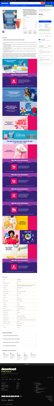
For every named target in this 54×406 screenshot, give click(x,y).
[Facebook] (52, 377)
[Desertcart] (4, 3)
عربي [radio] (38, 0)
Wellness (2, 5)
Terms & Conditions (49, 396)
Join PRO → (40, 42)
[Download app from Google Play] (4, 400)
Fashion (17, 5)
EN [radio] (36, 0)
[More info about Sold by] (49, 24)
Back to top (27, 364)
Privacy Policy (50, 397)
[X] (50, 377)
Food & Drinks (13, 5)
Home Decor (7, 5)
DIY (20, 5)
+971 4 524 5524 (38, 392)
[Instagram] (48, 377)
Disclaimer (50, 399)
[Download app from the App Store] (11, 400)
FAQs (51, 400)
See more (24, 28)
